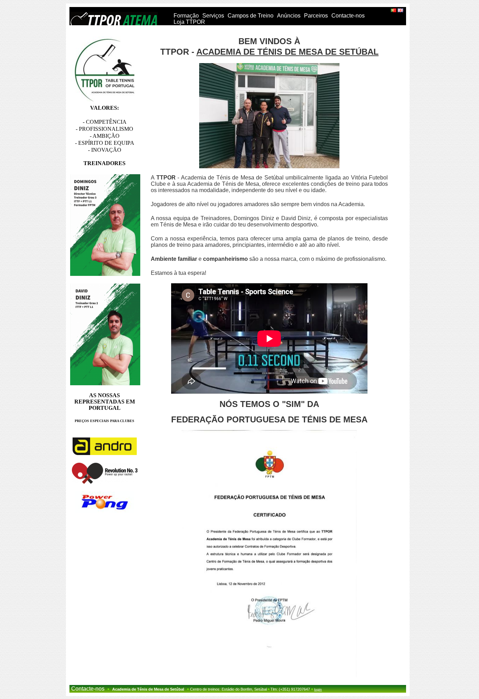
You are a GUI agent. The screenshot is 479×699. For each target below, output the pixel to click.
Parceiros (316, 16)
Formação (186, 16)
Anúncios (289, 16)
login (318, 689)
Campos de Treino (251, 16)
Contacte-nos (348, 16)
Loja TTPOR (189, 22)
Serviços (213, 16)
